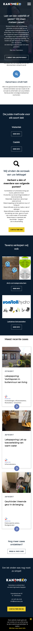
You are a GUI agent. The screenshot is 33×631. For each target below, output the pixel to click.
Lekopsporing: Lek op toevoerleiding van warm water (15, 442)
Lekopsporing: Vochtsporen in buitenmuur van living (16, 379)
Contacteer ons (16, 230)
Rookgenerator (10, 525)
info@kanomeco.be (16, 601)
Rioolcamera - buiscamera (13, 403)
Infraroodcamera (20, 401)
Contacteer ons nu (16, 609)
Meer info (16, 134)
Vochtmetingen (9, 401)
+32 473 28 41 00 (16, 599)
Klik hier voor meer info (17, 628)
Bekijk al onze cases (16, 551)
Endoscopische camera (12, 523)
